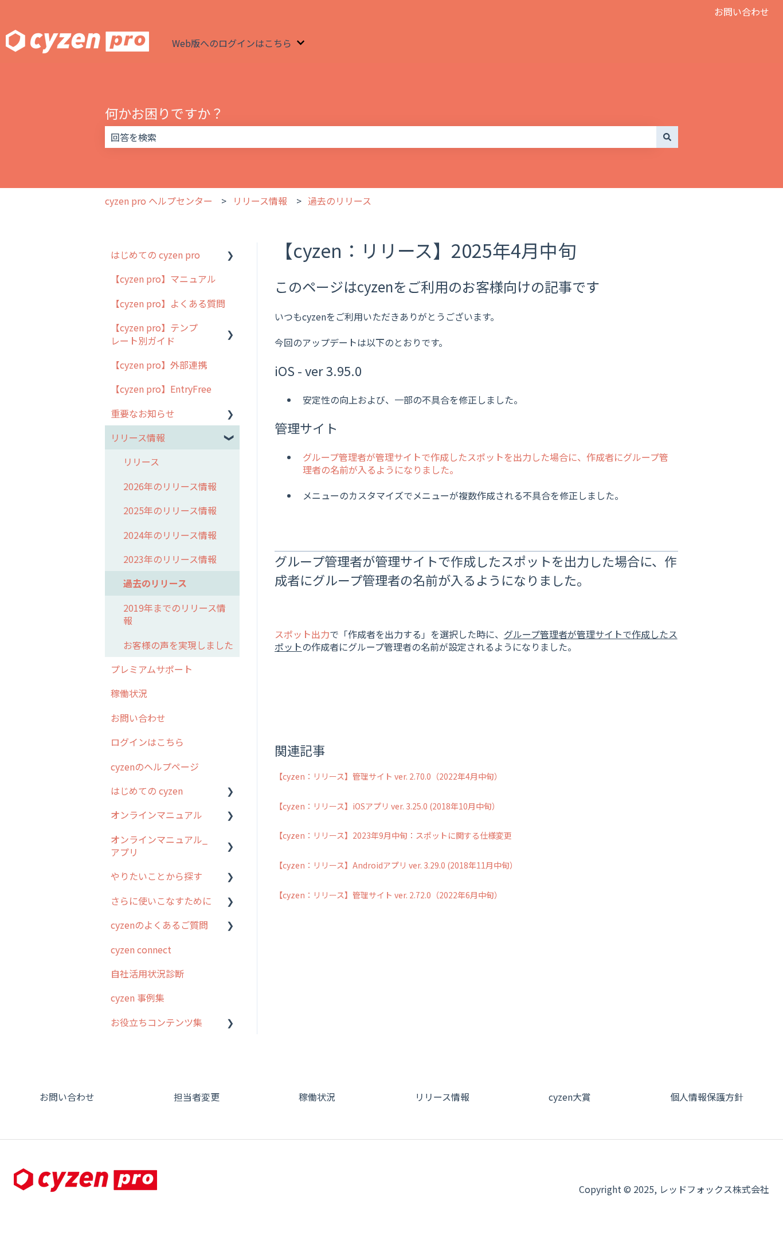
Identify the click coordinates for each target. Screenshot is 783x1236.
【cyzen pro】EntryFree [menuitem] (161, 389)
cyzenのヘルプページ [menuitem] (155, 766)
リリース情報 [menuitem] (138, 437)
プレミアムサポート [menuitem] (152, 669)
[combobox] (380, 137)
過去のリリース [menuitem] (155, 583)
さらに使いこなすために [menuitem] (161, 901)
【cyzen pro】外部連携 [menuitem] (159, 364)
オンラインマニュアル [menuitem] (156, 815)
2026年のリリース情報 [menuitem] (170, 486)
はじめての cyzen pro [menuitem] (155, 254)
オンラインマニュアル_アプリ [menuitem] (159, 845)
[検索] (667, 137)
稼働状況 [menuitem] (129, 693)
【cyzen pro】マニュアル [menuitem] (163, 278)
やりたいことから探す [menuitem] (156, 876)
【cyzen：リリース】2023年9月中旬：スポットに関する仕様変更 (393, 835)
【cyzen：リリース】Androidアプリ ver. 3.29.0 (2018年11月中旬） (396, 865)
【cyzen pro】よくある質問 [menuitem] (168, 303)
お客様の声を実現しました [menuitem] (178, 645)
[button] (230, 255)
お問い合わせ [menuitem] (138, 718)
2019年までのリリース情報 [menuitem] (174, 614)
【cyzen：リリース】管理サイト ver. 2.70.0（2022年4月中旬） (388, 776)
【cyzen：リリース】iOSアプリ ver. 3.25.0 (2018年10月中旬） (387, 806)
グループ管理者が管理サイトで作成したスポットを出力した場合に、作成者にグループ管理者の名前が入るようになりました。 (485, 463)
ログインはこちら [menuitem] (147, 742)
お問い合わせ (741, 11)
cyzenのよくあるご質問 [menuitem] (159, 925)
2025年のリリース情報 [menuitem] (170, 510)
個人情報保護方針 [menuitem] (706, 1097)
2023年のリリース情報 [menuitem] (170, 559)
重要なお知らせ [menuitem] (143, 413)
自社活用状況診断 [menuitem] (147, 973)
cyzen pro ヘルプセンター (159, 201)
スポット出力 (302, 634)
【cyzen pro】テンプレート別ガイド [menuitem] (154, 333)
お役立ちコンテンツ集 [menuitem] (156, 1022)
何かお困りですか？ (164, 113)
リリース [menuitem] (141, 461)
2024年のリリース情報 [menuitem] (170, 535)
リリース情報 (260, 201)
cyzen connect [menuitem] (141, 949)
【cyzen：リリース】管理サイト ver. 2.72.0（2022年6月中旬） (388, 895)
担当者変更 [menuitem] (197, 1097)
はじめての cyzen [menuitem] (147, 790)
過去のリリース (339, 201)
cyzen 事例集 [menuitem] (138, 997)
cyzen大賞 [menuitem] (570, 1097)
